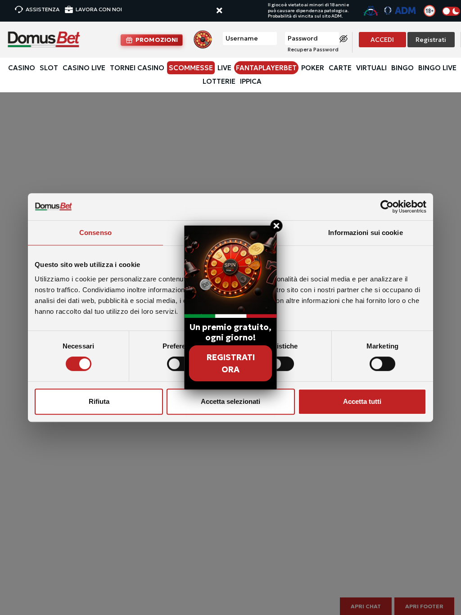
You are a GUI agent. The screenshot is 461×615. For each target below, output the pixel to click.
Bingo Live (437, 67)
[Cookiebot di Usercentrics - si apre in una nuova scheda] (387, 206)
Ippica (251, 81)
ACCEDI (382, 40)
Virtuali (371, 67)
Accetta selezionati (230, 401)
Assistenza (42, 9)
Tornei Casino (137, 67)
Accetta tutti (362, 401)
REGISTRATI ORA (231, 363)
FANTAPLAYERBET (266, 67)
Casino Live (84, 67)
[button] (228, 11)
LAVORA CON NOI (99, 9)
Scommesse (191, 67)
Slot (49, 67)
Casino (21, 67)
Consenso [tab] (95, 232)
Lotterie (219, 81)
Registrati (431, 40)
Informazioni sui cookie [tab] (365, 232)
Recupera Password (313, 49)
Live (224, 67)
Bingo (402, 67)
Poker (312, 67)
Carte (340, 67)
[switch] (180, 364)
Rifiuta (99, 401)
